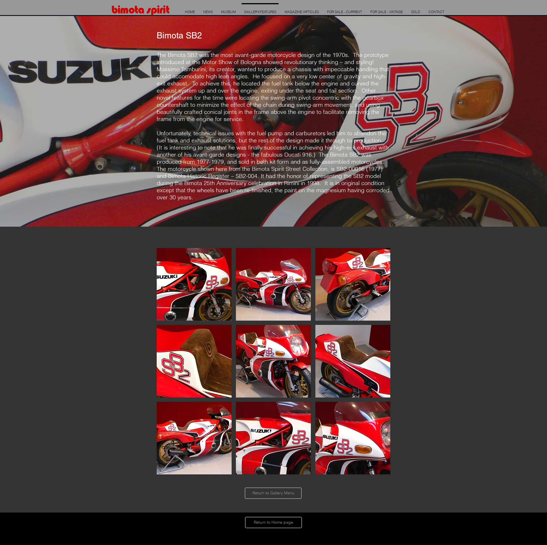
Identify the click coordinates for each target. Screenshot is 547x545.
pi (155, 9)
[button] (194, 284)
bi (115, 9)
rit (164, 9)
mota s (135, 9)
